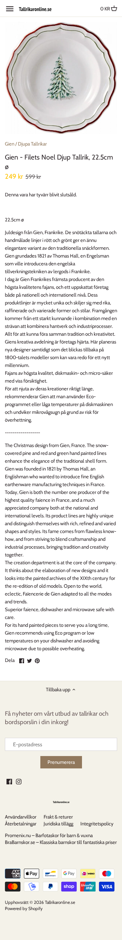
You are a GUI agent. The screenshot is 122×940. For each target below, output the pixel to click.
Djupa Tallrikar (32, 144)
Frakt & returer (58, 817)
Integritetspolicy (97, 824)
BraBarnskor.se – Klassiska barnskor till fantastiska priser (61, 842)
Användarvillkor (20, 817)
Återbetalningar (20, 824)
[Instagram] (18, 781)
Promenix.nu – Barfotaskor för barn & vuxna (49, 835)
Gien (9, 144)
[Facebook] (9, 781)
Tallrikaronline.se (60, 902)
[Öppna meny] (10, 9)
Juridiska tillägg (58, 824)
